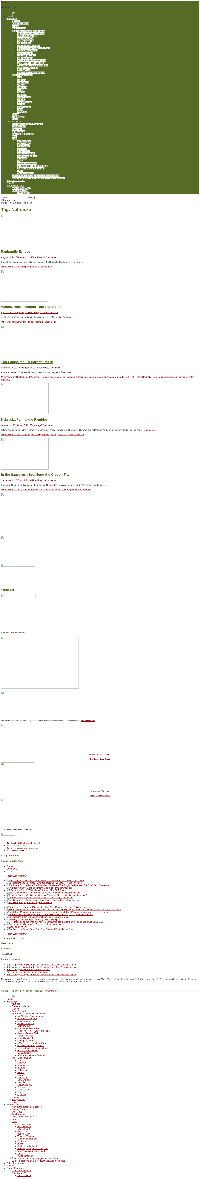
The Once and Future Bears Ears (57, 929)
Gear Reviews (24, 144)
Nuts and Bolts (14, 122)
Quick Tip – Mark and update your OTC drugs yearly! (85, 912)
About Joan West (20, 190)
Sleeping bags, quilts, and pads (32, 166)
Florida (20, 90)
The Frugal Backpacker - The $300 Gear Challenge (84, 885)
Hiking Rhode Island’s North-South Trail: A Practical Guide (93, 909)
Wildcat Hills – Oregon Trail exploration (31, 307)
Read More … (77, 262)
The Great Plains (76, 434)
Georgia (21, 92)
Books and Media (20, 23)
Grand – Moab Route (27, 68)
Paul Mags (38, 257)
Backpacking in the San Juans (53, 917)
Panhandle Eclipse (15, 251)
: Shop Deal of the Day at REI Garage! (23, 843)
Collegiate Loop (25, 58)
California (22, 87)
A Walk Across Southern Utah (31, 60)
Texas (20, 109)
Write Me (11, 183)
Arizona (21, 85)
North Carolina (24, 102)
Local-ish (22, 927)
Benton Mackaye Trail (27, 50)
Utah (19, 77)
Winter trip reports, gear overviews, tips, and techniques (38, 178)
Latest (9, 871)
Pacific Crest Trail (25, 41)
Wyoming (22, 112)
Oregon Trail (50, 322)
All (26, 876)
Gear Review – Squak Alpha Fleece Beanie (72, 914)
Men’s (99, 754)
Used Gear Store (15, 850)
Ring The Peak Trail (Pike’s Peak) (33, 48)
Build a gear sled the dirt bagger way (62, 900)
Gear (14, 139)
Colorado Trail (24, 43)
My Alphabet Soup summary (30, 33)
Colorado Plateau (105, 377)
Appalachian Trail (25, 38)
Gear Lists (22, 149)
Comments (12, 869)
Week (16, 876)
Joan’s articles (24, 193)
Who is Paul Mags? (21, 188)
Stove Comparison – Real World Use (63, 893)
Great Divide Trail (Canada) (30, 63)
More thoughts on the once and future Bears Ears (79, 922)
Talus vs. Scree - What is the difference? (67, 895)
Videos (15, 26)
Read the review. (88, 721)
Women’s (92, 754)
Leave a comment (49, 312)
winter (190, 377)
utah (184, 377)
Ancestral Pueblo (39, 377)
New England (24, 97)
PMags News (18, 117)
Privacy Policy (50, 991)
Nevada (21, 99)
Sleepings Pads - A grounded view (35, 902)
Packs (20, 161)
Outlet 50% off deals (17, 845)
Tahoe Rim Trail (25, 53)
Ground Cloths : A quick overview (57, 897)
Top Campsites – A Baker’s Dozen (27, 362)
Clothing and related (27, 156)
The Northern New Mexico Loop (32, 65)
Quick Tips (17, 129)
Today (9, 876)
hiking (53, 434)
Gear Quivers (23, 146)
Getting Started (19, 126)
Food (14, 136)
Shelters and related (27, 163)
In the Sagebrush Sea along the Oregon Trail (35, 474)
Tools (20, 171)
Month (22, 876)
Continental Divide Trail (28, 46)
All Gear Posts (24, 141)
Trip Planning (18, 131)
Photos (15, 114)
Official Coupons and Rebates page (23, 848)
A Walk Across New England (31, 73)
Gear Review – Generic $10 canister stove (70, 907)
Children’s (107, 754)
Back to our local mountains (49, 924)
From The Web (19, 28)
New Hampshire (160, 377)
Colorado (21, 80)
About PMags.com (15, 185)
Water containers (25, 173)
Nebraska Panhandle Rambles (24, 419)
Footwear (22, 158)
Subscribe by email (16, 180)
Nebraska (22, 95)
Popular (10, 866)
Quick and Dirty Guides (23, 134)
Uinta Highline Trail (26, 55)
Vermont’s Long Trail (27, 36)
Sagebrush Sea (74, 489)
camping (71, 377)
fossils (34, 434)
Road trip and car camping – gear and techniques (35, 176)
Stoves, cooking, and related (31, 168)
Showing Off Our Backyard (47, 919)
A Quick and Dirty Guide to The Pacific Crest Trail (48, 888)
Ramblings (12, 19)
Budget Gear (23, 151)
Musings (16, 21)
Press (15, 119)
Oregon (21, 104)
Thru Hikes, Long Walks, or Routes (28, 31)
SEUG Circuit (23, 70)
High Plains (35, 266)
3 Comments (50, 257)
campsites (81, 377)
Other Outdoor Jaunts (22, 75)
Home (5, 203)
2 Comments (54, 368)
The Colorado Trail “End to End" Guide (65, 880)
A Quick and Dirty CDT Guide (51, 890)
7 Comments (47, 425)
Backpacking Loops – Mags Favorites (63, 883)
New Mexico (23, 82)
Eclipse (25, 266)
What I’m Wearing (26, 153)
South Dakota (24, 107)
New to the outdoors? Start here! (27, 124)
